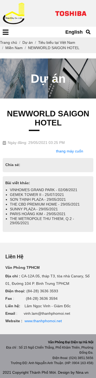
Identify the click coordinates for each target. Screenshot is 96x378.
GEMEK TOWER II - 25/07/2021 (37, 194)
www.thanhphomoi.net (43, 321)
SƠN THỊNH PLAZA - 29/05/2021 (38, 199)
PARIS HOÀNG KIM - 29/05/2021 (38, 214)
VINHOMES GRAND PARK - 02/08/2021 (43, 190)
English (74, 32)
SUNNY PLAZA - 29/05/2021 (34, 209)
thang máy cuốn (69, 151)
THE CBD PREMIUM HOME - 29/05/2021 (45, 204)
